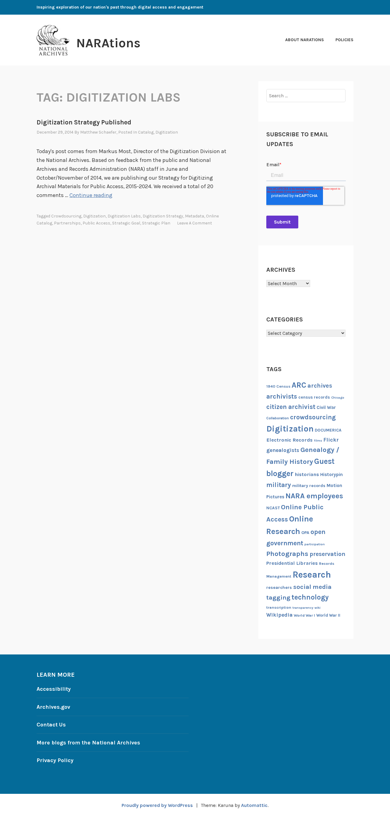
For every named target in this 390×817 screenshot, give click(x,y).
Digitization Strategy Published (84, 122)
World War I (304, 615)
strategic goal (126, 223)
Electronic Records (289, 440)
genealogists (282, 450)
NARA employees (314, 496)
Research (311, 574)
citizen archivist (290, 406)
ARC (299, 385)
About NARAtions (304, 39)
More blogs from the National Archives (88, 742)
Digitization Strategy (163, 216)
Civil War (326, 407)
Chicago (337, 398)
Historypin (331, 474)
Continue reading (90, 195)
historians (307, 474)
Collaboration (277, 418)
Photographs (287, 554)
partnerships (67, 223)
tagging (278, 597)
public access (96, 223)
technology (310, 597)
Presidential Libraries (292, 563)
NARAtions (108, 43)
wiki (317, 608)
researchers (279, 587)
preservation (328, 553)
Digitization (166, 132)
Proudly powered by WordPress (157, 805)
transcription (278, 607)
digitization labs (124, 216)
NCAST (273, 507)
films (318, 441)
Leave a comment (194, 223)
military (278, 485)
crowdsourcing (66, 216)
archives (319, 385)
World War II (328, 615)
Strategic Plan (156, 223)
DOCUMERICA (328, 430)
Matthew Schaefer (98, 132)
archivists (281, 396)
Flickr (331, 440)
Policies (344, 39)
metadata (194, 216)
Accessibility (54, 689)
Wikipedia (279, 615)
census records (314, 397)
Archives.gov (53, 707)
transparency (302, 608)
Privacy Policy (55, 760)
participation (314, 544)
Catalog (146, 132)
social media (312, 586)
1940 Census (278, 386)
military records (308, 485)
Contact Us (51, 724)
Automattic (254, 805)
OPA (305, 532)
